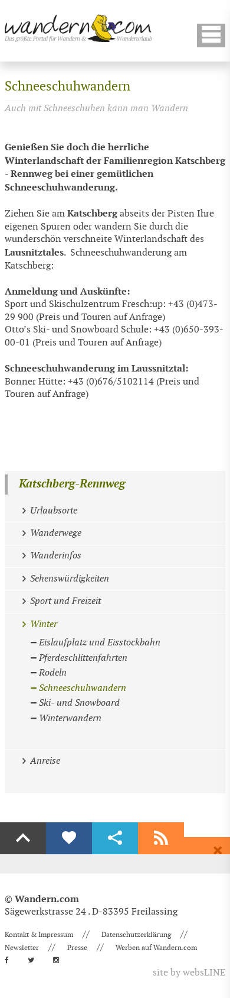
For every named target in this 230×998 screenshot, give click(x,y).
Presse (77, 948)
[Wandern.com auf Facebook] (10, 960)
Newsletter (22, 948)
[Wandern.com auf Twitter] (34, 960)
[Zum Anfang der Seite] (23, 838)
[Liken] (69, 838)
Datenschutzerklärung (136, 935)
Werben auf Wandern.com (156, 948)
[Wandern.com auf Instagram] (59, 960)
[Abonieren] (161, 838)
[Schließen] (217, 850)
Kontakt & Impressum (39, 935)
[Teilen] (115, 838)
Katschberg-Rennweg (72, 484)
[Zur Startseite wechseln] (78, 28)
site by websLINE (189, 972)
